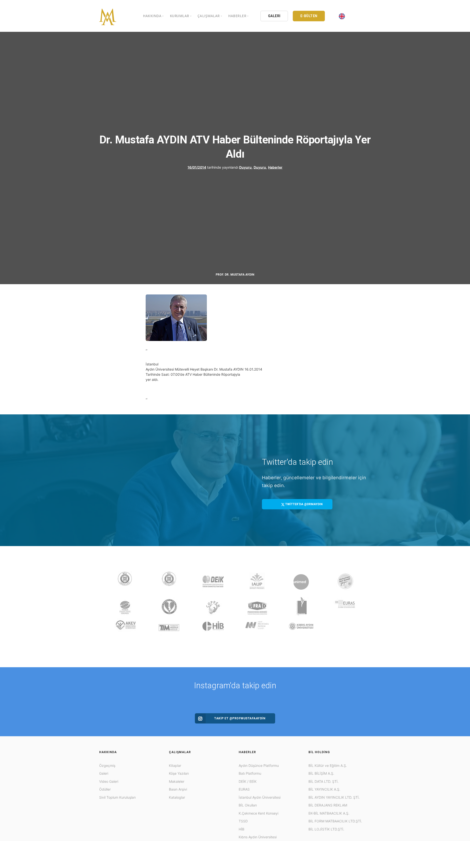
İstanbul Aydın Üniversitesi (260, 797)
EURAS (244, 789)
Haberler (275, 167)
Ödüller (105, 789)
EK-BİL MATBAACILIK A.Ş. (328, 813)
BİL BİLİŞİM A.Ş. (321, 773)
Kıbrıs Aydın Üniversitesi (258, 837)
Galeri (103, 773)
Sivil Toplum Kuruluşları (117, 797)
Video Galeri (108, 781)
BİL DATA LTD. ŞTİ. (323, 781)
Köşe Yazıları (179, 773)
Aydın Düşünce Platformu (259, 765)
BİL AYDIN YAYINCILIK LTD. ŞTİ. (334, 797)
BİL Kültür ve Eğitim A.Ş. (327, 765)
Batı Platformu (250, 773)
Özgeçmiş (107, 765)
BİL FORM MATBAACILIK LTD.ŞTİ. (335, 821)
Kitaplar (175, 765)
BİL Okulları (248, 805)
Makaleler (176, 781)
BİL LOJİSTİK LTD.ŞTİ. (326, 829)
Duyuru (245, 167)
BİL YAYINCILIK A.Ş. (324, 789)
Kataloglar (177, 797)
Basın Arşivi (178, 789)
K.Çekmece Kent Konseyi (258, 813)
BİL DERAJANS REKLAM (327, 805)
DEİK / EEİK (248, 781)
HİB (241, 829)
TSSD (243, 821)
